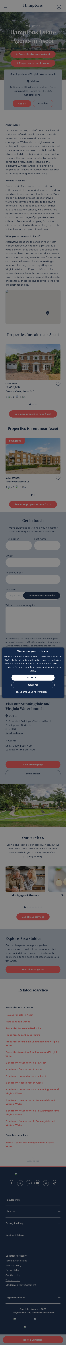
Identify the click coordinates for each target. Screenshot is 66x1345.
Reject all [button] (33, 685)
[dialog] (33, 672)
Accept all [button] (33, 677)
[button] (33, 692)
